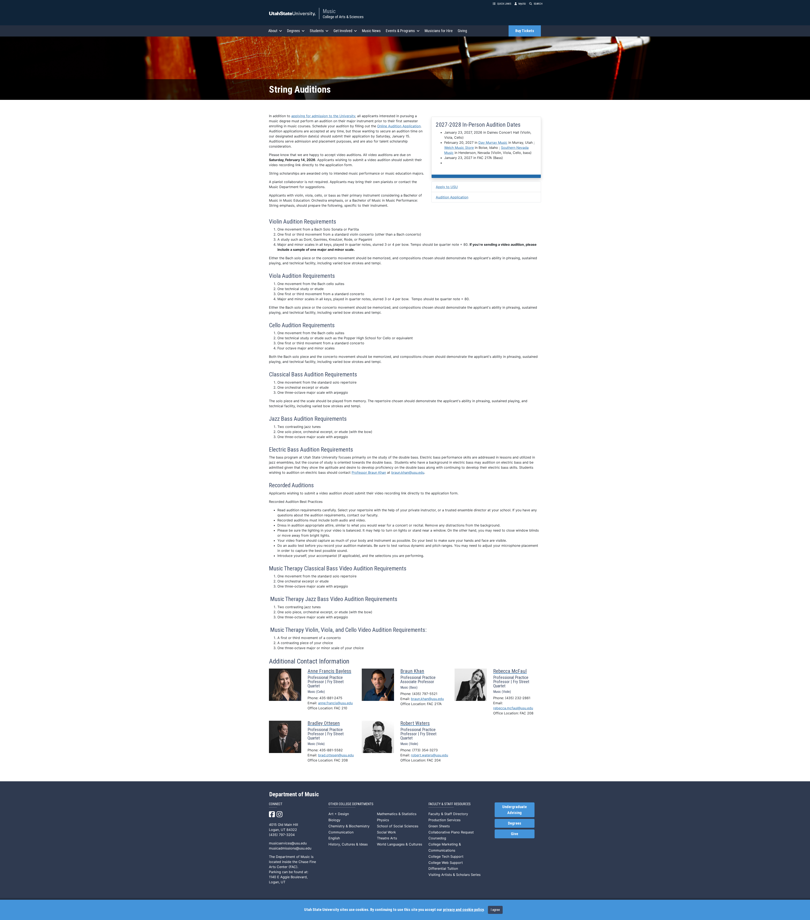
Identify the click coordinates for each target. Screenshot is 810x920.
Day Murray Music (492, 142)
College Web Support (445, 862)
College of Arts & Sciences (343, 17)
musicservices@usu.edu (288, 843)
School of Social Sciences (397, 826)
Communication (341, 832)
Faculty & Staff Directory (448, 814)
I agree (495, 910)
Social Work (386, 832)
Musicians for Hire (439, 30)
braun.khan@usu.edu (407, 472)
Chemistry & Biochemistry (349, 826)
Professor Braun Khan (369, 472)
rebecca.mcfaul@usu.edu (513, 708)
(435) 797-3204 (282, 835)
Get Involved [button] (342, 30)
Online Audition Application (399, 126)
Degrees (514, 823)
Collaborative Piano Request (451, 832)
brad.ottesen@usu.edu (336, 755)
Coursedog (437, 838)
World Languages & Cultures (399, 844)
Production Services (444, 820)
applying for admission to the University (323, 116)
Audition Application (452, 197)
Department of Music (294, 794)
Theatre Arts (387, 838)
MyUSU (522, 3)
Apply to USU (447, 187)
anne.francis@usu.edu (335, 703)
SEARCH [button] (538, 3)
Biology (334, 820)
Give (514, 834)
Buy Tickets (524, 30)
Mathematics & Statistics (396, 814)
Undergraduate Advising (514, 810)
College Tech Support (445, 856)
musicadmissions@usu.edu (290, 848)
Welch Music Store (459, 147)
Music (329, 11)
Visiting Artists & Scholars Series (454, 875)
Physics (383, 820)
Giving (462, 30)
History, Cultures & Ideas (348, 844)
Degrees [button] (293, 30)
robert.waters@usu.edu (429, 755)
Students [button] (317, 30)
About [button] (272, 30)
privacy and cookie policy (463, 909)
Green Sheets (439, 826)
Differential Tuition (443, 868)
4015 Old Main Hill (283, 824)
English (334, 838)
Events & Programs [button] (400, 30)
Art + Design (338, 814)
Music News (371, 30)
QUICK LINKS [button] (504, 3)
